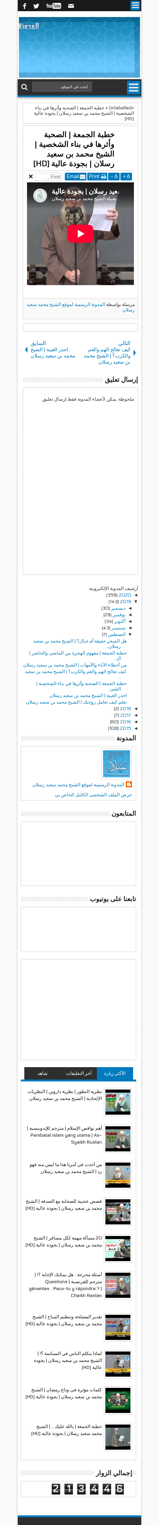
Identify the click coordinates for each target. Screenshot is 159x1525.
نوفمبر (118, 614)
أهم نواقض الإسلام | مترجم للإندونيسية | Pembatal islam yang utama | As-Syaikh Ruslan (64, 1135)
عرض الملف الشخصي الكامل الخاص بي (93, 794)
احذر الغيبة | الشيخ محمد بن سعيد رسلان (88, 695)
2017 (125, 715)
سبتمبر (117, 628)
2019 (125, 601)
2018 (125, 708)
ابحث (25, 87)
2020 (124, 595)
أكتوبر (119, 621)
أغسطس (116, 634)
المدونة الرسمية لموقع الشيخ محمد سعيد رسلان (78, 784)
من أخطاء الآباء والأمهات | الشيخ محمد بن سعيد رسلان (75, 665)
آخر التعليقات (78, 1073)
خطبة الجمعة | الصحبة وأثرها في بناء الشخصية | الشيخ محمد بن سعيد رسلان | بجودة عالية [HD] (74, 149)
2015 (125, 728)
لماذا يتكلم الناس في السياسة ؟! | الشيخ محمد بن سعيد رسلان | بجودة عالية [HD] (68, 1360)
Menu (135, 5)
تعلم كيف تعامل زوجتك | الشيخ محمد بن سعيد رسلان (76, 702)
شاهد (42, 1073)
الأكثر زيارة (114, 1073)
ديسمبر (117, 608)
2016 (125, 721)
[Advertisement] (78, 1009)
